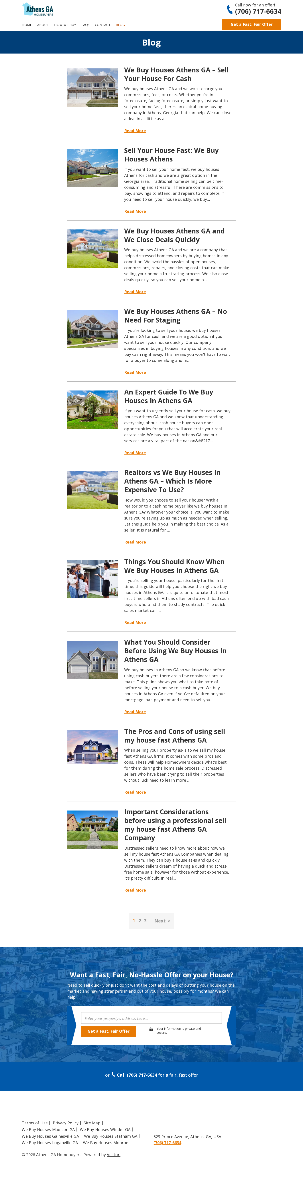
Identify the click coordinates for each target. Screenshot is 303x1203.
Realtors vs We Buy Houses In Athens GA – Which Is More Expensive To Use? (172, 481)
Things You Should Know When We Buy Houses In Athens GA (174, 566)
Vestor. (113, 1154)
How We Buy (65, 24)
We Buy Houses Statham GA (110, 1136)
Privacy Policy (66, 1122)
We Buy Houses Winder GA (105, 1129)
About (43, 24)
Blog (120, 24)
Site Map (92, 1122)
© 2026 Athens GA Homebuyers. (52, 1154)
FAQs (85, 24)
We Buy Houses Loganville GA (50, 1142)
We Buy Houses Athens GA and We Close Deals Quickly (174, 235)
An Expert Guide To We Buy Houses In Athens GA (168, 396)
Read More (135, 130)
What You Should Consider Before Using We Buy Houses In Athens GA (175, 650)
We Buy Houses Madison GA (48, 1129)
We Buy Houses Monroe (105, 1142)
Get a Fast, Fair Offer (252, 24)
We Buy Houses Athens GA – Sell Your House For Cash (176, 74)
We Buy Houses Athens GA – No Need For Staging (175, 316)
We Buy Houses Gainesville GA (50, 1136)
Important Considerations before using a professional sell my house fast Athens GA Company (175, 824)
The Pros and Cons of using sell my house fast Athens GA (174, 736)
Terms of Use (35, 1122)
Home (27, 24)
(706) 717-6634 (258, 11)
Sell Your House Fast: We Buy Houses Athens (171, 154)
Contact (102, 24)
